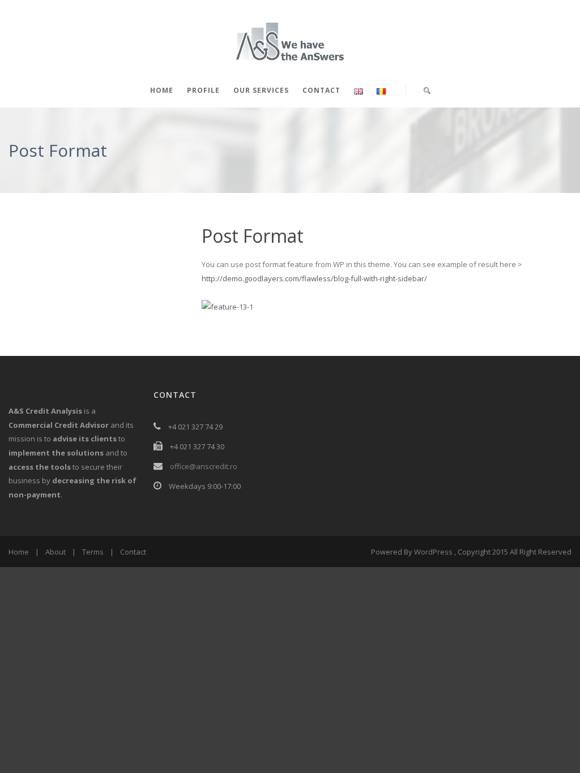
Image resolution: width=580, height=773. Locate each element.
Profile (203, 90)
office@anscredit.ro (203, 466)
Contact (321, 90)
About (55, 552)
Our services (261, 90)
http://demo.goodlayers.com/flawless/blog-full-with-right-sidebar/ (314, 278)
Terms (93, 552)
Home (161, 90)
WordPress (433, 552)
